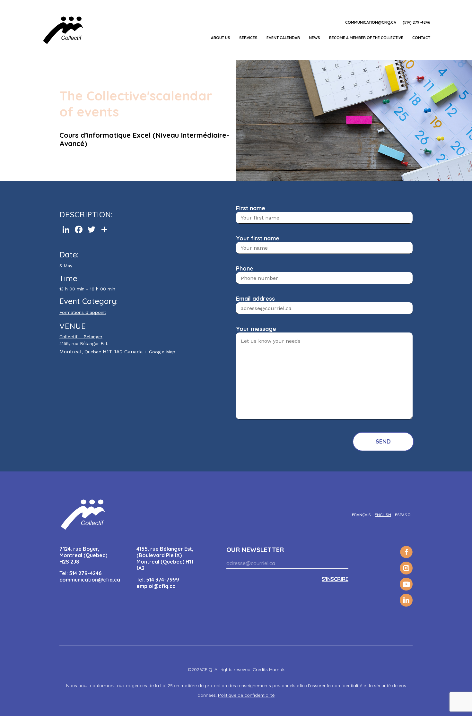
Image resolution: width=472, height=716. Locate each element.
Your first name (257, 238)
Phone (244, 268)
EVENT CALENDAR (283, 37)
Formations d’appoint (82, 312)
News (314, 37)
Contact (421, 37)
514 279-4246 (85, 573)
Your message (256, 328)
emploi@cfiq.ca (156, 586)
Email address (255, 298)
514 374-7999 (162, 579)
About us (220, 37)
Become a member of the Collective (366, 37)
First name (250, 208)
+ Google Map (159, 351)
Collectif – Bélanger (80, 336)
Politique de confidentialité (246, 695)
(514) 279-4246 (416, 22)
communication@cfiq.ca (370, 22)
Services (248, 37)
